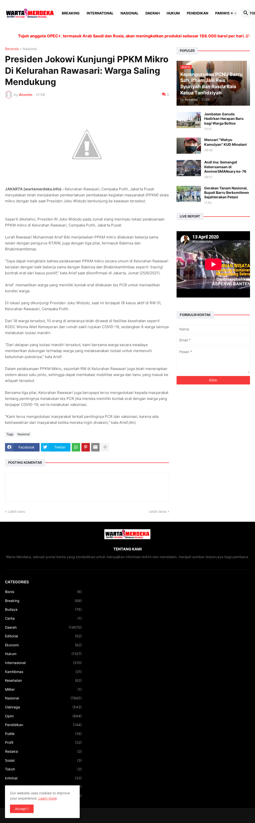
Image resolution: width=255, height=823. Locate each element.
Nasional (129, 13)
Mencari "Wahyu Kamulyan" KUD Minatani (225, 142)
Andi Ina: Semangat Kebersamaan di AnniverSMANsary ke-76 (225, 166)
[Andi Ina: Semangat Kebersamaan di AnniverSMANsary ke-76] (189, 168)
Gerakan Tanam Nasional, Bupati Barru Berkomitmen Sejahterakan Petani (226, 192)
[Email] (95, 447)
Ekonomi (43, 645)
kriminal (43, 778)
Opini (43, 716)
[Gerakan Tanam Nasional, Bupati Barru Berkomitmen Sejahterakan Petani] (189, 194)
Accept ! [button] (22, 809)
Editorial (43, 636)
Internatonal (100, 13)
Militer (43, 689)
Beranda (12, 49)
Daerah (152, 13)
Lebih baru (16, 511)
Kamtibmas (43, 672)
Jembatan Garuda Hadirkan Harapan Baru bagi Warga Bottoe (224, 118)
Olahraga (43, 707)
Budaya (43, 609)
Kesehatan (43, 680)
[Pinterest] (85, 447)
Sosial (43, 760)
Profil (43, 742)
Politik (43, 734)
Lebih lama (157, 511)
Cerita (43, 618)
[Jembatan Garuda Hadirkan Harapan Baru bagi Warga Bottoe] (189, 120)
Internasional (43, 663)
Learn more (47, 798)
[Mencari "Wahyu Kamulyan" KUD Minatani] (189, 146)
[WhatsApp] (76, 447)
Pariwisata (226, 13)
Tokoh (43, 769)
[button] (233, 13)
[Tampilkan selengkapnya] (105, 447)
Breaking (71, 13)
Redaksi (43, 751)
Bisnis (43, 592)
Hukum (173, 13)
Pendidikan (197, 13)
